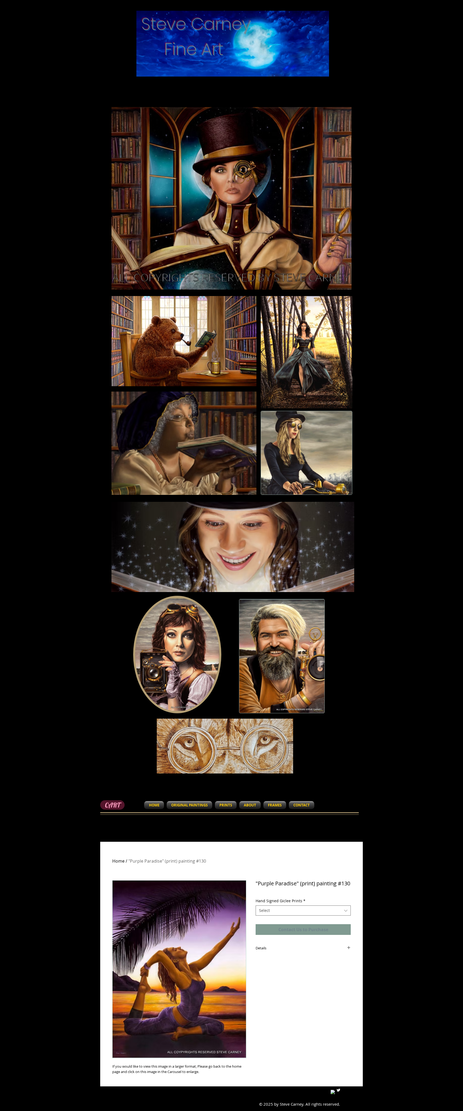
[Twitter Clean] (338, 1090)
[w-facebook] (333, 1092)
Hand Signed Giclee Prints (280, 900)
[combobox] (303, 910)
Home (118, 861)
